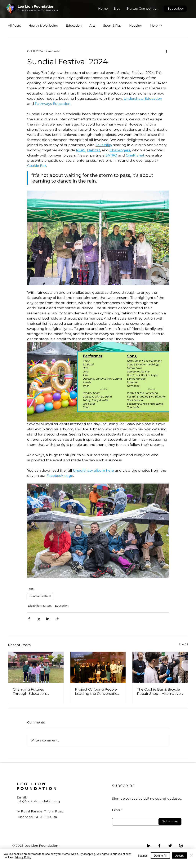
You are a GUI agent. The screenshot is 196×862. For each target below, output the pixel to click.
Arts (92, 25)
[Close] (191, 855)
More (154, 25)
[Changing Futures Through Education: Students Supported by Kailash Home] (36, 667)
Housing (135, 25)
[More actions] (166, 51)
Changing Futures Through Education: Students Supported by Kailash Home (33, 691)
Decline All (160, 855)
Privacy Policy (23, 857)
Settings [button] (143, 855)
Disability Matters (40, 605)
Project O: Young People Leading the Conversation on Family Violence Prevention (97, 691)
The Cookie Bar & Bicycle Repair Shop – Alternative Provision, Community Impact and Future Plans (159, 691)
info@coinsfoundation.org (38, 801)
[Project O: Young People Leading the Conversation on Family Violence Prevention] (98, 667)
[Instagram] (181, 845)
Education (74, 25)
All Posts (14, 25)
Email (116, 810)
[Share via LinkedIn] (48, 619)
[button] (175, 9)
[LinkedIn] (148, 845)
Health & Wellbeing (43, 25)
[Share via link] (57, 619)
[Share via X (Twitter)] (38, 619)
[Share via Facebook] (29, 619)
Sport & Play (112, 25)
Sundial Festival (40, 596)
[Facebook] (159, 845)
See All (183, 644)
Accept (179, 855)
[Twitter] (170, 845)
